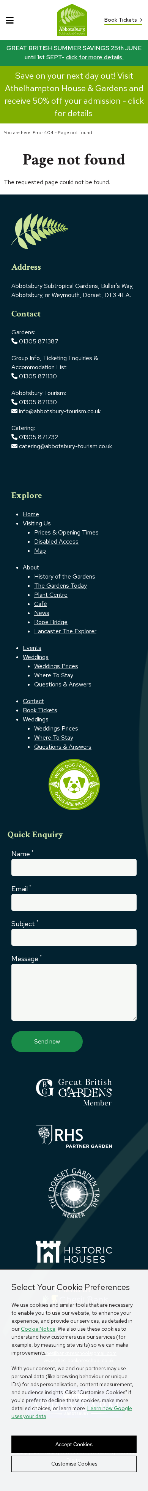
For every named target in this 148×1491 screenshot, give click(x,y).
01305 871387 (38, 341)
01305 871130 (38, 376)
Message (26, 958)
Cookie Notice (38, 1328)
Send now (47, 1041)
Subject (24, 923)
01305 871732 (37, 437)
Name (22, 853)
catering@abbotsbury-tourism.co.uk (64, 446)
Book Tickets (121, 19)
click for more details (95, 57)
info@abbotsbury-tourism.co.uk (60, 411)
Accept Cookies (74, 1444)
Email (21, 888)
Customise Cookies (74, 1463)
